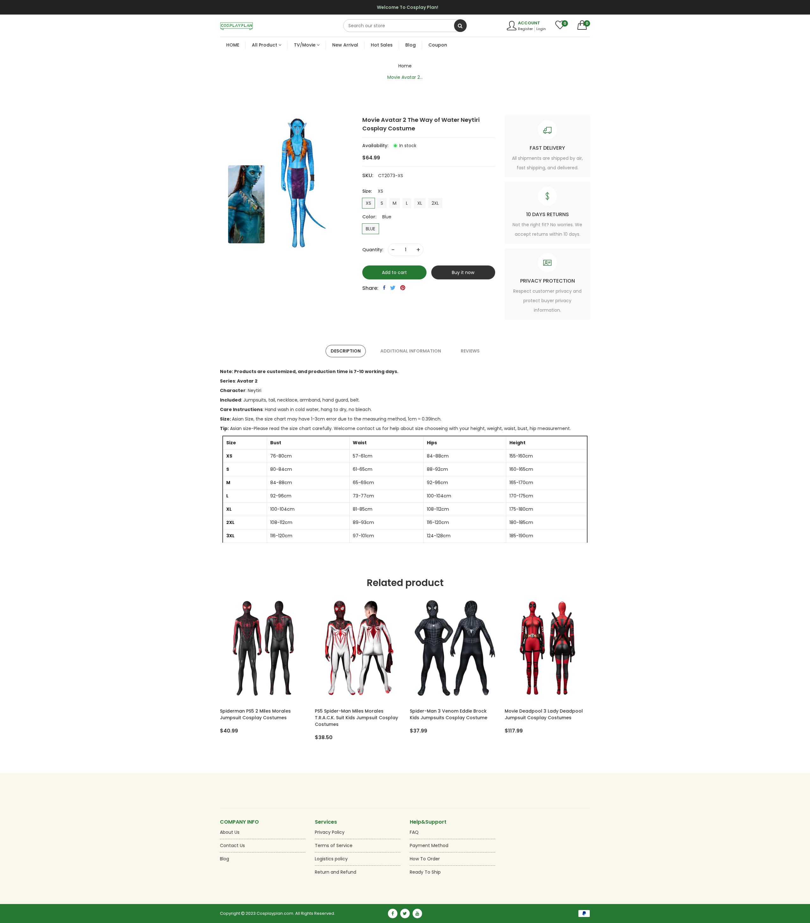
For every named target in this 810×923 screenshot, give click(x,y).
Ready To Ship (425, 872)
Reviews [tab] (470, 351)
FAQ (414, 832)
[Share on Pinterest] (402, 287)
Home (405, 66)
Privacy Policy (330, 832)
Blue (370, 229)
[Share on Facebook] (384, 287)
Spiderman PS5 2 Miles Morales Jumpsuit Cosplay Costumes (255, 714)
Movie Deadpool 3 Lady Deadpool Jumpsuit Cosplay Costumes (544, 714)
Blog (224, 859)
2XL (435, 203)
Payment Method (429, 845)
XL (419, 203)
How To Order (425, 859)
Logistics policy (331, 859)
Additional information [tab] (410, 351)
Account (529, 23)
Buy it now (463, 272)
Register (525, 28)
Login (541, 28)
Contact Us (232, 845)
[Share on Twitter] (393, 287)
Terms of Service (333, 845)
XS (368, 203)
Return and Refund (335, 872)
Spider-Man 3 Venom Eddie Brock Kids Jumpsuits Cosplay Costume (448, 714)
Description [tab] (346, 351)
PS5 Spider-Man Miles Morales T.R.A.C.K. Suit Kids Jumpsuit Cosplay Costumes (356, 717)
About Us (230, 832)
